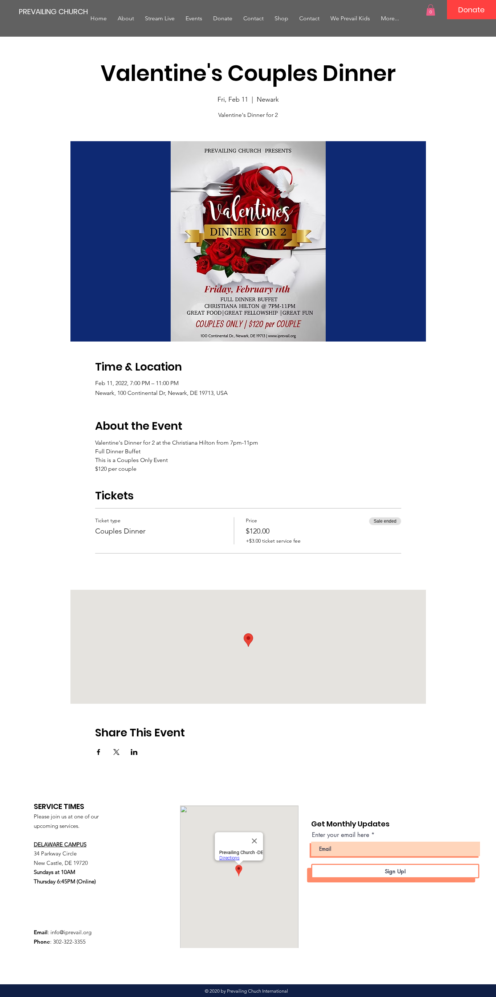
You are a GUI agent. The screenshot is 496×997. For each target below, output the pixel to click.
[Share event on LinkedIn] (134, 752)
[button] (430, 10)
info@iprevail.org (71, 932)
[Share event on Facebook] (98, 752)
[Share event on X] (116, 752)
